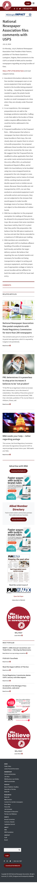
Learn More (17, 635)
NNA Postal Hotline (9, 781)
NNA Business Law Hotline (11, 779)
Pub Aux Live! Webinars (10, 814)
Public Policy (7, 766)
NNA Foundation (8, 832)
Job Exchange (8, 809)
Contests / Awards (9, 822)
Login (28, 3)
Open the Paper (18, 596)
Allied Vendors (8, 799)
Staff (5, 837)
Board (6, 840)
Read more (6, 345)
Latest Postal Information (11, 769)
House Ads (7, 807)
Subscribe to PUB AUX (18, 600)
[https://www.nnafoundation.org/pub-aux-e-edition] (18, 568)
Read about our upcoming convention (14, 653)
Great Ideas (7, 804)
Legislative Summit (9, 824)
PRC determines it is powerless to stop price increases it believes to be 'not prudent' (17, 380)
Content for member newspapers (13, 802)
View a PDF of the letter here (13, 71)
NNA (5, 830)
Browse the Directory (18, 519)
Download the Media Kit (18, 471)
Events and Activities (10, 774)
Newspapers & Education (11, 811)
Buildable (31, 876)
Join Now (6, 776)
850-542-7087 (18, 861)
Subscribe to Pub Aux (10, 789)
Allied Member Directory (18, 507)
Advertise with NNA (18, 466)
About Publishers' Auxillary (11, 787)
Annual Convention (9, 819)
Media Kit (6, 791)
